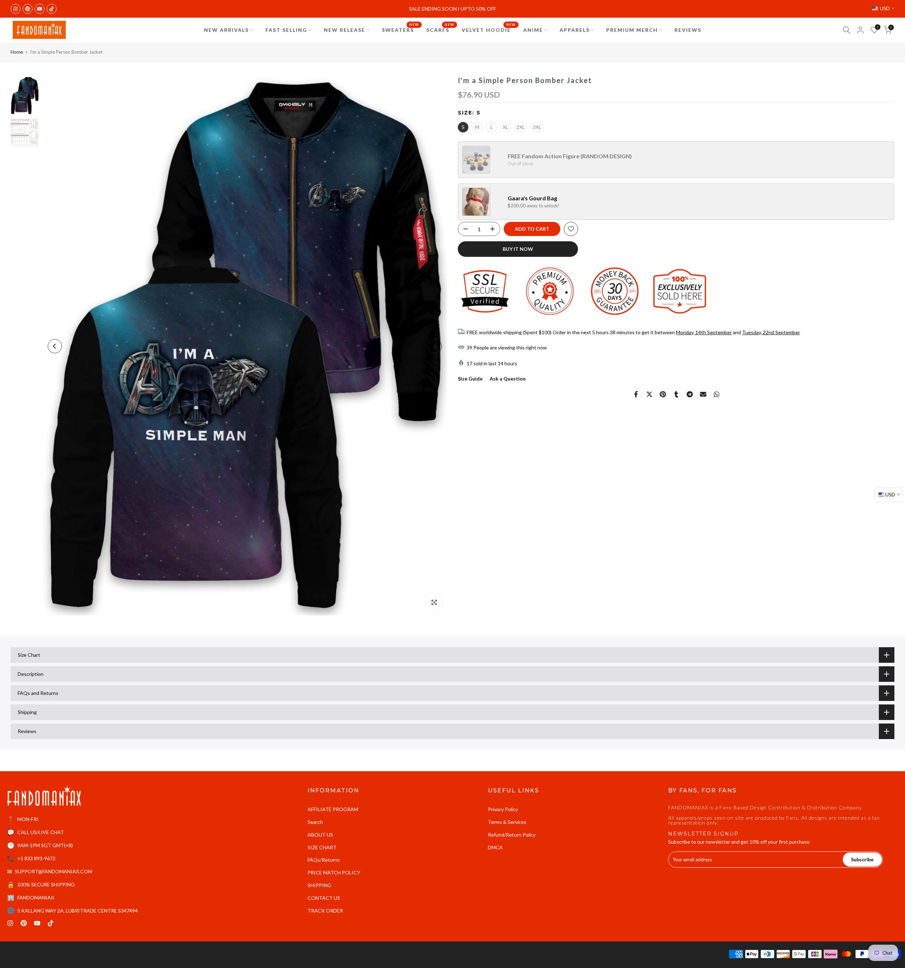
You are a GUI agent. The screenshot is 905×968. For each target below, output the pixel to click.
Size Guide (470, 379)
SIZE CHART (322, 847)
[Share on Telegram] (690, 394)
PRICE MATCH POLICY (334, 872)
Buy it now (518, 249)
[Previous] (55, 346)
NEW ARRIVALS (226, 30)
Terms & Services (507, 822)
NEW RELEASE (344, 30)
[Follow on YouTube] (40, 9)
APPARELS (575, 30)
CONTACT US (324, 898)
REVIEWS (688, 30)
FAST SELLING (286, 30)
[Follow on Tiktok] (52, 9)
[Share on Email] (703, 394)
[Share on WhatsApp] (716, 394)
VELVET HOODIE (489, 29)
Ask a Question (508, 379)
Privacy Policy (503, 809)
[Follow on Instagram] (16, 9)
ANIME (533, 30)
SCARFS (440, 29)
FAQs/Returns (324, 860)
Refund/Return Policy (512, 835)
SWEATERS (400, 29)
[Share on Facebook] (636, 394)
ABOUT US (320, 835)
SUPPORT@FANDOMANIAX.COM (53, 871)
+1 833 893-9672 (36, 858)
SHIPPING (319, 885)
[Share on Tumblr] (676, 394)
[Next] (435, 346)
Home (17, 52)
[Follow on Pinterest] (28, 9)
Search (315, 822)
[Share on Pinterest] (663, 394)
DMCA (495, 847)
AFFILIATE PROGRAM (333, 809)
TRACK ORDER (325, 911)
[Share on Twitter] (649, 394)
